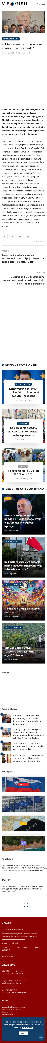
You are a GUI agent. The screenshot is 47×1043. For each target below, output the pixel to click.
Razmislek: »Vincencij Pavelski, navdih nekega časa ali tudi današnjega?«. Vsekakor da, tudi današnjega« (27, 719)
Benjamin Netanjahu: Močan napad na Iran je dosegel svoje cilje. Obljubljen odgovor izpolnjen (22, 521)
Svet (8, 499)
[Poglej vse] (23, 784)
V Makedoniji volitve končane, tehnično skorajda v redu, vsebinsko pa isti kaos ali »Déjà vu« (24, 280)
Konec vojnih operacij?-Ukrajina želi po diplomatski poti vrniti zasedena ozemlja (23, 392)
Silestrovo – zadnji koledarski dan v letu (22, 610)
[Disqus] (23, 326)
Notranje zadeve (13, 542)
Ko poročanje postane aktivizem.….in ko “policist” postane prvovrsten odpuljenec (23, 431)
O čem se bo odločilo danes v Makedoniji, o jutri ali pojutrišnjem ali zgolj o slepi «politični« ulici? (23, 258)
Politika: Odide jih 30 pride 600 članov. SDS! (23, 472)
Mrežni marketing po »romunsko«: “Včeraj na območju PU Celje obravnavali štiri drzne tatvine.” (28, 758)
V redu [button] (23, 1033)
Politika (23, 466)
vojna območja (23, 384)
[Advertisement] (23, 81)
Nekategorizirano (11, 39)
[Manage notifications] (41, 1037)
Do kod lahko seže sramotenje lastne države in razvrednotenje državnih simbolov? (23, 565)
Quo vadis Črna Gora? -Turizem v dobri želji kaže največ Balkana (19, 651)
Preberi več (27, 1027)
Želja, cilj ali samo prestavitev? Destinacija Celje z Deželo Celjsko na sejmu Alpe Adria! (28, 746)
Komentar (23, 423)
